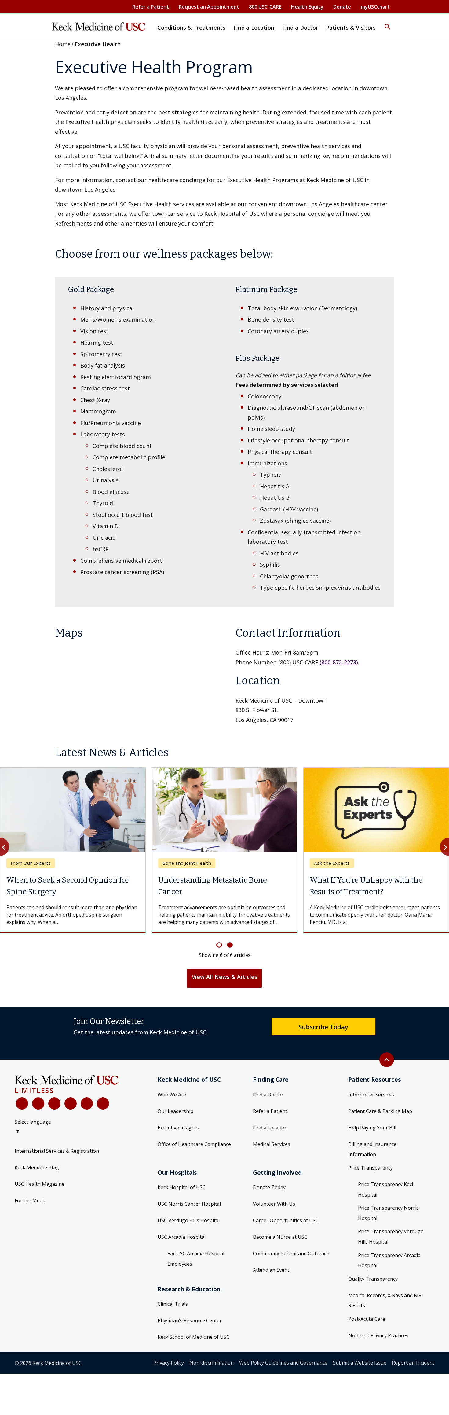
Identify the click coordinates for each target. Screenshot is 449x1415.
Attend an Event (271, 1270)
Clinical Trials (173, 1304)
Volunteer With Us (274, 1203)
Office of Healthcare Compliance (194, 1144)
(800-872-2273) (338, 662)
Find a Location (270, 1127)
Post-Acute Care (366, 1319)
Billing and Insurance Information (372, 1149)
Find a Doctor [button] (300, 27)
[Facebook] (22, 1103)
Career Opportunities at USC (286, 1220)
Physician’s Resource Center (190, 1320)
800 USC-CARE (265, 6)
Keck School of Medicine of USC (193, 1337)
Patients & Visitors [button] (351, 27)
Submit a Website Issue (359, 1362)
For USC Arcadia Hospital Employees (195, 1258)
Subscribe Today (323, 1026)
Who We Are (172, 1094)
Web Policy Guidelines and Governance (283, 1362)
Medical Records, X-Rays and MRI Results (385, 1300)
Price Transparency (370, 1167)
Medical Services (271, 1144)
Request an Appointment (209, 6)
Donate (342, 6)
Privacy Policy (168, 1362)
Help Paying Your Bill (372, 1127)
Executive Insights (178, 1127)
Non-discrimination (211, 1362)
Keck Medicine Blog (37, 1167)
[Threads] (103, 1103)
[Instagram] (86, 1103)
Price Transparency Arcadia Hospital (389, 1260)
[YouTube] (54, 1103)
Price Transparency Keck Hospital (386, 1189)
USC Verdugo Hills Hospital (189, 1220)
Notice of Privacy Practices (378, 1335)
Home (63, 44)
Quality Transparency (373, 1278)
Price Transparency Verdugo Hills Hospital (391, 1236)
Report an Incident (413, 1362)
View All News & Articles (224, 976)
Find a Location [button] (253, 27)
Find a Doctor (268, 1094)
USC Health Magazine (39, 1184)
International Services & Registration (57, 1151)
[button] (387, 23)
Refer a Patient (150, 6)
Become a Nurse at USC (280, 1237)
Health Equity (307, 6)
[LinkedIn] (70, 1103)
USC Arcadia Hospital (182, 1237)
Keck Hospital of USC (182, 1187)
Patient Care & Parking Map (380, 1111)
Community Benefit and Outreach (291, 1253)
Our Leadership (175, 1111)
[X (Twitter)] (38, 1103)
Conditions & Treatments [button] (191, 27)
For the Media (30, 1200)
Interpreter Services (371, 1094)
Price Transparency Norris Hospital (388, 1213)
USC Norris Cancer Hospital (189, 1203)
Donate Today (269, 1187)
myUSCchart (375, 6)
